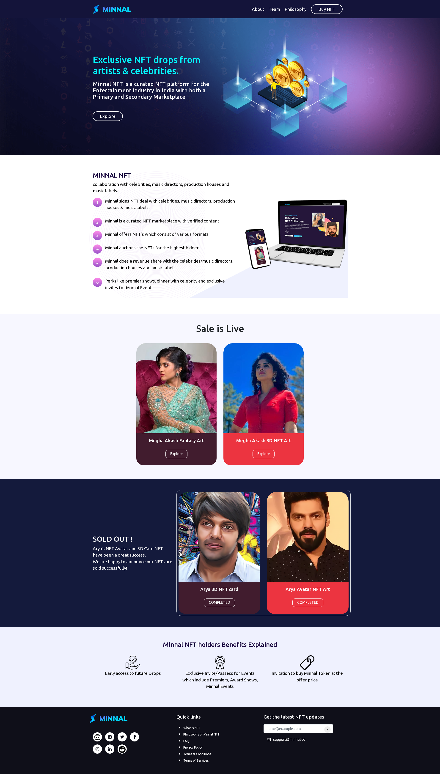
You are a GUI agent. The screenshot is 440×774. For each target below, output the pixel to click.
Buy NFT (326, 9)
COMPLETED (219, 602)
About (258, 9)
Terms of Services (196, 760)
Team (274, 9)
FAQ (186, 741)
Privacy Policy (193, 747)
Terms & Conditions (197, 754)
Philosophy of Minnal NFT (201, 734)
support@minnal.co (289, 739)
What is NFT (191, 728)
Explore (108, 116)
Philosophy (295, 9)
